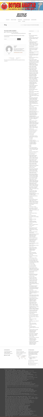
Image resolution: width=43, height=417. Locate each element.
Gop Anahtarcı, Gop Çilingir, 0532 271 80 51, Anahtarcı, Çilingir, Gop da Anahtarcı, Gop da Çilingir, (33, 188)
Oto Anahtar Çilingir (32, 264)
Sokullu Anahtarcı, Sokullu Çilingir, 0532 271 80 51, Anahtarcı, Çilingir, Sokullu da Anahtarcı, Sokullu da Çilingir (33, 303)
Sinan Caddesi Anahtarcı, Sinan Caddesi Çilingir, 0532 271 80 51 (34, 295)
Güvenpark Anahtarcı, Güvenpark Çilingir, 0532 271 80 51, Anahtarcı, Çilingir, (34, 193)
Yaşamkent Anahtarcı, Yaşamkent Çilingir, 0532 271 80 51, (34, 327)
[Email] (4, 355)
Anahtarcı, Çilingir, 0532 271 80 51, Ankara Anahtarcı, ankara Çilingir (33, 38)
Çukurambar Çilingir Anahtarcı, (33, 151)
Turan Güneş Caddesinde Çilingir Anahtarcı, (33, 313)
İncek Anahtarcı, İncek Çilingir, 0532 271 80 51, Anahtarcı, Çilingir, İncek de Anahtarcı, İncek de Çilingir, (34, 209)
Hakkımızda (20, 19)
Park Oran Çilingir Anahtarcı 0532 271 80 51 (33, 271)
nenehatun (32, 397)
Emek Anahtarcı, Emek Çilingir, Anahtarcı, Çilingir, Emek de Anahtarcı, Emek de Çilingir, (33, 169)
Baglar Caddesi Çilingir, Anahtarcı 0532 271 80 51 (33, 67)
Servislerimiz (33, 19)
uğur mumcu (26, 397)
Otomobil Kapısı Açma (32, 266)
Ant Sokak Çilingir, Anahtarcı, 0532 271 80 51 (33, 46)
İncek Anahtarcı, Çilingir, (32, 206)
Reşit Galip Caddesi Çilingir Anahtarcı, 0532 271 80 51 (33, 280)
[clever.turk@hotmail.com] (8, 53)
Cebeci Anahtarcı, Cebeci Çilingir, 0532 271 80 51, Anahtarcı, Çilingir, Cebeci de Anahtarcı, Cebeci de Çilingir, (33, 126)
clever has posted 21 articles (18, 52)
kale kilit (30, 217)
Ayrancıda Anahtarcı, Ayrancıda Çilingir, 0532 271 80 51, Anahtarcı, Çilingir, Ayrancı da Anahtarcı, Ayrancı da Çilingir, (33, 64)
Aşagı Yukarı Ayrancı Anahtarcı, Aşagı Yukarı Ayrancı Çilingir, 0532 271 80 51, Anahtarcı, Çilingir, (33, 49)
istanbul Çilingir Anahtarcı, (33, 213)
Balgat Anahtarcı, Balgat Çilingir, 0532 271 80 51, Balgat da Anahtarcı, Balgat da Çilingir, (34, 78)
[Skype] (5, 355)
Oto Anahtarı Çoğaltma (32, 265)
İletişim (23, 21)
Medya (19, 21)
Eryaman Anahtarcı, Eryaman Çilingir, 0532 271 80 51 (33, 172)
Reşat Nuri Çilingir (32, 276)
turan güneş (36, 397)
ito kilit (30, 214)
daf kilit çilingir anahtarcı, (33, 152)
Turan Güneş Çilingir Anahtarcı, (33, 314)
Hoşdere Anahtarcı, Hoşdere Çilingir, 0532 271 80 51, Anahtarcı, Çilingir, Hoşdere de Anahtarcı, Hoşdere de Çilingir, (33, 201)
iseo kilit (30, 211)
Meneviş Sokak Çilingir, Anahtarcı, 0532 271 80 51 (33, 253)
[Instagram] (9, 355)
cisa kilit (30, 150)
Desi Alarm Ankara (32, 154)
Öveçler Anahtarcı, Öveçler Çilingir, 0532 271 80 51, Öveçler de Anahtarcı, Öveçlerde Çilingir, (34, 268)
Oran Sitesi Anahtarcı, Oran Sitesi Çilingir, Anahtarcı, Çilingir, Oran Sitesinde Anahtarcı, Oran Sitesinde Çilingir (34, 262)
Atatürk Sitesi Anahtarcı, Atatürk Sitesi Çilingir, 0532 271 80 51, (34, 54)
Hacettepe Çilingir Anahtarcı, (33, 195)
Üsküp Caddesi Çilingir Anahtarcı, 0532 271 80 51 (33, 324)
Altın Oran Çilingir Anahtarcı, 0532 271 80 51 (33, 36)
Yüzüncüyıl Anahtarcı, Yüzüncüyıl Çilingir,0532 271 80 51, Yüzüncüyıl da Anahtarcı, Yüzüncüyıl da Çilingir (34, 339)
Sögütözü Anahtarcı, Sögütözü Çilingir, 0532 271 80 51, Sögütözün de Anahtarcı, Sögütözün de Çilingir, (33, 299)
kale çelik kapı (10, 397)
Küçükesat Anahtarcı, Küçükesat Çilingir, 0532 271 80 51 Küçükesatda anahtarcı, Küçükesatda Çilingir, (34, 235)
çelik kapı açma (31, 128)
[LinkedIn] (8, 355)
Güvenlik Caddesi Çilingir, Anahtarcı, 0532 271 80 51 (33, 191)
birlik (18, 58)
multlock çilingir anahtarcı (33, 257)
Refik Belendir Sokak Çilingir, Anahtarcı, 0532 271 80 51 (33, 275)
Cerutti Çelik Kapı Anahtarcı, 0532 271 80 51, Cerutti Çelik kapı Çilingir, (33, 137)
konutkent (22, 397)
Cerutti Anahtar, (31, 134)
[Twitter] (6, 355)
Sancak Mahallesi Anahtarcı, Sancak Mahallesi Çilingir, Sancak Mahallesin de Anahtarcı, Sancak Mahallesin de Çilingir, (34, 287)
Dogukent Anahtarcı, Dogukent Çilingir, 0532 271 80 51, (33, 166)
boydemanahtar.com (32, 364)
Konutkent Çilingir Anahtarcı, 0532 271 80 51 (33, 232)
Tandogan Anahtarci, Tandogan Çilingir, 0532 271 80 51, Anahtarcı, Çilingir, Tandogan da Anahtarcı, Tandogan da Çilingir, (34, 307)
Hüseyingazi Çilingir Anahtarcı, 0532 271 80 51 (33, 204)
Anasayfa (7, 19)
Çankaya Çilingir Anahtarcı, (33, 109)
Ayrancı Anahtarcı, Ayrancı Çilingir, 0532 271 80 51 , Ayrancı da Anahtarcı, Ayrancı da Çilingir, (34, 60)
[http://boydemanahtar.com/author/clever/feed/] (9, 53)
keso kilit (30, 226)
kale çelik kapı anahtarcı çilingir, (34, 216)
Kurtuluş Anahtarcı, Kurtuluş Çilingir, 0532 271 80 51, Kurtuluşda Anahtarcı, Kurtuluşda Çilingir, (33, 240)
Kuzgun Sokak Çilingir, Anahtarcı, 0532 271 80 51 (26, 414)
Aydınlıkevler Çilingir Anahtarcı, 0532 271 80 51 (33, 58)
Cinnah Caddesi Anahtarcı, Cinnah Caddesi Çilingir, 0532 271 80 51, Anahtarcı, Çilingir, (33, 148)
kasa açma (31, 223)
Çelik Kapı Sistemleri (32, 132)
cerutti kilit (30, 410)
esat (29, 397)
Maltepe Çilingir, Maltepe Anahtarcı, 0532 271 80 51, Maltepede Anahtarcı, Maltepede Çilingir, (33, 249)
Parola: (5, 39)
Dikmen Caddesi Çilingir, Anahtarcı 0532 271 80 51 (33, 164)
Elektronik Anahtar (32, 167)
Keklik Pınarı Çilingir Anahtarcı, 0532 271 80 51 (33, 225)
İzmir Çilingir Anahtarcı (32, 215)
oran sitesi (12, 58)
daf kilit (6, 397)
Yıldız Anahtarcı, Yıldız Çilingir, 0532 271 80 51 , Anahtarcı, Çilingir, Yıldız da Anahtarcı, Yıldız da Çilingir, (33, 335)
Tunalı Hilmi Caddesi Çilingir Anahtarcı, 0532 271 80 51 (33, 311)
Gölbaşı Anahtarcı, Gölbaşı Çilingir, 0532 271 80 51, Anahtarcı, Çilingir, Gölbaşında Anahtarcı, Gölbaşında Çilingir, (33, 180)
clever (6, 32)
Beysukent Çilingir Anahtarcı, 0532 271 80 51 (33, 90)
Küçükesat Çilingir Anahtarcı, (33, 237)
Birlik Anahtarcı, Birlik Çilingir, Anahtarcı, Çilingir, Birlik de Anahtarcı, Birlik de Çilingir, (33, 98)
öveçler (19, 397)
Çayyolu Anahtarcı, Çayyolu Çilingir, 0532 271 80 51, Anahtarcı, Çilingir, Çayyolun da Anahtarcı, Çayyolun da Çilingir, (33, 122)
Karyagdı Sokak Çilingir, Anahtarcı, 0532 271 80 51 (33, 222)
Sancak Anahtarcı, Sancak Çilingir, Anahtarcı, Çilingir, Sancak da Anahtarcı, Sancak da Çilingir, (34, 283)
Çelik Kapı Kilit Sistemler (32, 131)
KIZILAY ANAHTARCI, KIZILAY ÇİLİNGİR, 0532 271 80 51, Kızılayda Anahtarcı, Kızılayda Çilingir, (33, 229)
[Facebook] (7, 355)
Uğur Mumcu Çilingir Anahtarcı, (33, 315)
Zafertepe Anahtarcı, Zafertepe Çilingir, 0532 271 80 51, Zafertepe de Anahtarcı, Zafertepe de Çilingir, (33, 343)
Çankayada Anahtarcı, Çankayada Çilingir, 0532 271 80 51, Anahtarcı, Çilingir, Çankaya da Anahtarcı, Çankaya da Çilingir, (34, 118)
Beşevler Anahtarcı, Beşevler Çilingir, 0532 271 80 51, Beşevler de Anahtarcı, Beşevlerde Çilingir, (33, 87)
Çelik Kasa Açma (31, 133)
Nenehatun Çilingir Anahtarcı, (33, 259)
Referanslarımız (26, 19)
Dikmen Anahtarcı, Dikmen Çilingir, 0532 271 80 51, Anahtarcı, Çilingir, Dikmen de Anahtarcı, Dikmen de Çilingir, (33, 160)
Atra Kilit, (30, 56)
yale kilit (30, 325)
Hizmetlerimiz (13, 19)
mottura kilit (31, 254)
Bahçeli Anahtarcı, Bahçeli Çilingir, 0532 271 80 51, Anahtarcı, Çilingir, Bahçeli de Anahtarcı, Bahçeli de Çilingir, (33, 70)
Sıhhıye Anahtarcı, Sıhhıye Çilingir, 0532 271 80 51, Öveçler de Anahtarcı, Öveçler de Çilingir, (34, 292)
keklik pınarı (29, 396)
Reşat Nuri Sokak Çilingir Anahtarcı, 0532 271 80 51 (33, 278)
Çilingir (30, 145)
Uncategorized (29, 24)
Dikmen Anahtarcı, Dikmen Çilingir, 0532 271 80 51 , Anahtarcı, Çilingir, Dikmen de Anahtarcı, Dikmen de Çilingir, (33, 157)
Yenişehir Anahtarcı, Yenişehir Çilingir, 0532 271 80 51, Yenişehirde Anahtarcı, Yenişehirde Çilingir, (33, 331)
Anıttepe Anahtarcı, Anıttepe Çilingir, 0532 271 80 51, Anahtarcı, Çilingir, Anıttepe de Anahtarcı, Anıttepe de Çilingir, (33, 43)
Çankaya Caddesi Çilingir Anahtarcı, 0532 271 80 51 (33, 108)
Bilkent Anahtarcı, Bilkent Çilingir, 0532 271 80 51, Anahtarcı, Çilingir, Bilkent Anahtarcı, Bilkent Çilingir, (34, 95)
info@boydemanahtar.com (33, 363)
